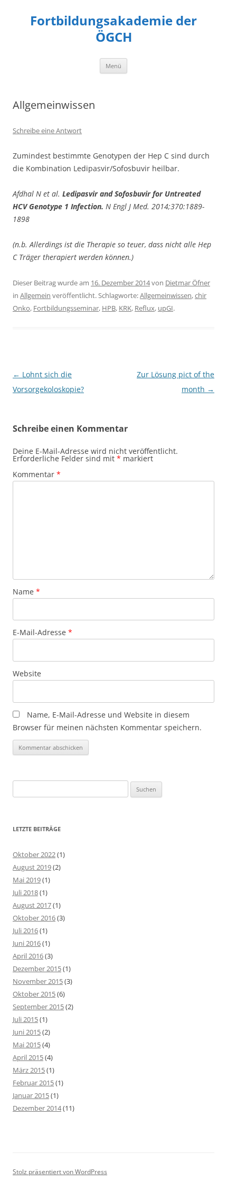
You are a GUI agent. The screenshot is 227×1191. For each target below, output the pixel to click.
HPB (109, 308)
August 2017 (32, 905)
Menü (113, 66)
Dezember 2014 (37, 1108)
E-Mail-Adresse (42, 632)
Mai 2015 (27, 1044)
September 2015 (38, 1006)
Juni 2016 (27, 943)
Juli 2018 (25, 892)
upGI (165, 308)
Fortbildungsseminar (66, 308)
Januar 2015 (31, 1095)
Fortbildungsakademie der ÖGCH (113, 29)
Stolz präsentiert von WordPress (60, 1171)
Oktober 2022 (34, 854)
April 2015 (28, 1057)
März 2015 (29, 1070)
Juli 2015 (25, 1019)
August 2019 (32, 867)
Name (26, 592)
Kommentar (37, 474)
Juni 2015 (27, 1032)
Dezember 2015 (37, 968)
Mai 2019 (27, 880)
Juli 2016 (25, 930)
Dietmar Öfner (187, 282)
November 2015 (38, 981)
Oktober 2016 (34, 918)
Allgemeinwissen (166, 295)
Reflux (145, 308)
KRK (125, 308)
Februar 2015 (33, 1082)
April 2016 (28, 956)
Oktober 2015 (34, 994)
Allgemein (35, 295)
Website (27, 673)
